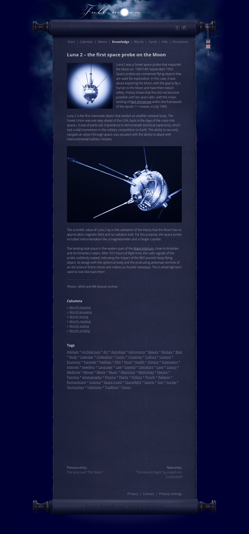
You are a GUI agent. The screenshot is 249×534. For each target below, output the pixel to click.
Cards (153, 42)
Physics (110, 377)
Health (140, 362)
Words (139, 42)
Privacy (132, 494)
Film (118, 362)
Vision (126, 387)
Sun (160, 382)
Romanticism (76, 382)
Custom (165, 357)
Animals (73, 352)
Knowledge (120, 42)
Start (71, 42)
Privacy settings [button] (170, 494)
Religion (164, 377)
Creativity (135, 357)
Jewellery (88, 367)
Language (105, 367)
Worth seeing (79, 326)
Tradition (111, 387)
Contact (148, 494)
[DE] (208, 41)
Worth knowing (80, 312)
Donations (180, 42)
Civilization (104, 357)
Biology (167, 352)
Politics (137, 377)
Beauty (153, 352)
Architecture (91, 352)
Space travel (113, 382)
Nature (162, 372)
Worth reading (80, 321)
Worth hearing (80, 307)
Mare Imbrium (143, 248)
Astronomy (137, 352)
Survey (171, 382)
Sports (149, 382)
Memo (102, 42)
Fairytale (90, 362)
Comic (120, 357)
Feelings (105, 362)
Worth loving (78, 317)
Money (88, 372)
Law (118, 367)
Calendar (86, 42)
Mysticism (128, 372)
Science (95, 382)
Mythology (146, 372)
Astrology (118, 352)
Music (113, 372)
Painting (73, 377)
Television (94, 387)
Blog (179, 352)
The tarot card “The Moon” (85, 472)
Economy (74, 362)
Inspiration (170, 362)
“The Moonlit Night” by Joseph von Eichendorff (159, 474)
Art (105, 352)
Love (160, 367)
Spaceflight (133, 382)
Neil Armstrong (141, 102)
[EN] (208, 46)
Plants (123, 377)
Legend (130, 367)
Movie (101, 372)
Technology (75, 387)
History (153, 362)
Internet (73, 367)
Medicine (73, 372)
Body (73, 357)
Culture (150, 357)
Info (165, 42)
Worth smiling (79, 331)
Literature (146, 367)
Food (128, 362)
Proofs (150, 377)
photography (92, 377)
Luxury (172, 367)
